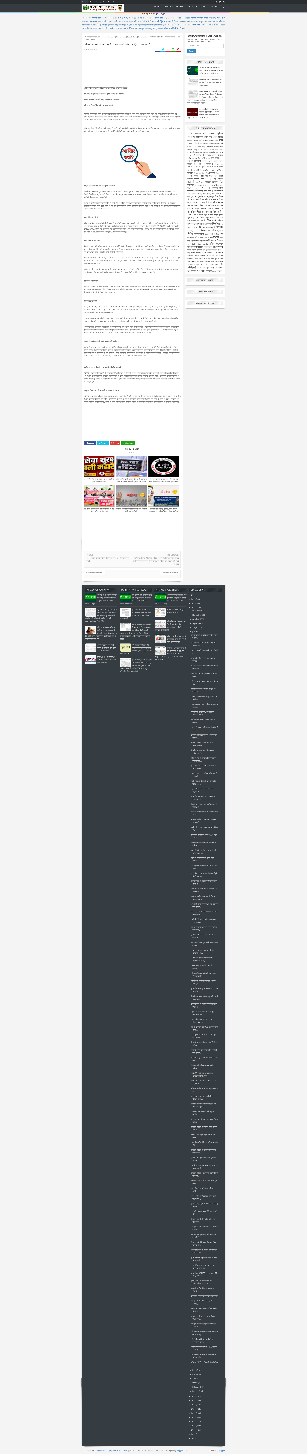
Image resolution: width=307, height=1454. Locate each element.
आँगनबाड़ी (199, 136)
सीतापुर (141, 28)
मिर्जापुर (144, 25)
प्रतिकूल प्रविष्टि (218, 188)
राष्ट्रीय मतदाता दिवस (193, 221)
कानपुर (151, 17)
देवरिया (144, 21)
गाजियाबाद (200, 18)
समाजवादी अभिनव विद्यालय (196, 255)
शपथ (205, 237)
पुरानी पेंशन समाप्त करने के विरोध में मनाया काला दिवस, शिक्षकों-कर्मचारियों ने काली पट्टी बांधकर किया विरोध (163, 481)
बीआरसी (204, 202)
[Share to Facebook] (157, 49)
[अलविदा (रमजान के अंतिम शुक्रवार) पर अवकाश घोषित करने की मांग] (131, 506)
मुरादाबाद (165, 24)
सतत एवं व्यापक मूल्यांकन (210, 250)
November (197, 615)
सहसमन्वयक (191, 264)
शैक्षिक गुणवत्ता (218, 246)
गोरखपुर (221, 17)
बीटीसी (196, 205)
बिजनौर (96, 24)
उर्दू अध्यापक (204, 144)
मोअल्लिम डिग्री (213, 215)
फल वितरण (200, 199)
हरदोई (171, 28)
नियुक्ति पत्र (219, 173)
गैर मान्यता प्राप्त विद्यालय (213, 155)
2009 (193, 1438)
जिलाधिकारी (201, 163)
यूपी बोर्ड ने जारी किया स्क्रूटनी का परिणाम (204, 1296)
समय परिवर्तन (207, 252)
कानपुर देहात (159, 18)
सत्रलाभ (198, 253)
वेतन (213, 233)
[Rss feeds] (223, 2)
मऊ (120, 25)
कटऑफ (210, 146)
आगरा (110, 17)
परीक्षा (220, 182)
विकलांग (209, 224)
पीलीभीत (151, 21)
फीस (206, 199)
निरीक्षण (190, 175)
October (196, 619)
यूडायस (221, 215)
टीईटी (202, 166)
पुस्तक (204, 187)
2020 (193, 1409)
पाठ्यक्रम (191, 187)
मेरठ (171, 24)
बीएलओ (220, 202)
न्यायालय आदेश (199, 179)
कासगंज (173, 17)
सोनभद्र (161, 28)
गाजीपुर (206, 18)
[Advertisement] (132, 69)
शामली (90, 28)
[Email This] (173, 49)
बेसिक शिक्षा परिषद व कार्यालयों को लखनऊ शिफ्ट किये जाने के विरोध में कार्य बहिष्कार (176, 639)
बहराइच (215, 21)
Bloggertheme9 (183, 1450)
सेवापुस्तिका (213, 267)
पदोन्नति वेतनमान (200, 182)
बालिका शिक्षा (197, 202)
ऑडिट (199, 146)
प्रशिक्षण (215, 190)
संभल (120, 28)
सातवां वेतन (214, 264)
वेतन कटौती (219, 234)
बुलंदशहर (103, 24)
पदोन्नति (191, 182)
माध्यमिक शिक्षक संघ (215, 208)
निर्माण (196, 176)
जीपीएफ (208, 164)
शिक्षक (216, 237)
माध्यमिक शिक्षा (194, 211)
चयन (212, 158)
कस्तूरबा (189, 149)
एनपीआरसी (212, 144)
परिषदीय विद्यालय (211, 182)
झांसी (139, 21)
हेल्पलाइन (219, 271)
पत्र (215, 179)
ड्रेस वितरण (214, 166)
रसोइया (201, 217)
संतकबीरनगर (113, 28)
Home (84, 2)
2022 (193, 1400)
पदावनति (220, 179)
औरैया (139, 17)
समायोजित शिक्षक (192, 258)
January (195, 1391)
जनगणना (204, 161)
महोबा (140, 25)
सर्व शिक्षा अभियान (217, 261)
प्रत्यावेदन (190, 191)
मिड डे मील (218, 211)
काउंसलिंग (191, 152)
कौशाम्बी (193, 18)
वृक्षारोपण (207, 234)
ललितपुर (216, 24)
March (195, 1382)
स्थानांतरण (200, 270)
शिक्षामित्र (210, 244)
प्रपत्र (201, 191)
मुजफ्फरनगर (158, 25)
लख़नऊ (223, 25)
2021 (193, 1404)
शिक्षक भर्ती (213, 240)
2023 (193, 1396)
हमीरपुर (166, 28)
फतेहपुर (159, 21)
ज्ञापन (198, 166)
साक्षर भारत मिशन (202, 264)
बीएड (215, 202)
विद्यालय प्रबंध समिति (208, 230)
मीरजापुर (150, 25)
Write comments (170, 572)
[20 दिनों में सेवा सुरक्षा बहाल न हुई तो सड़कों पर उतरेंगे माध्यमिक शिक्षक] (99, 476)
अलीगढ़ (104, 17)
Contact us (112, 2)
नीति (206, 176)
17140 (189, 133)
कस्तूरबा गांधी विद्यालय (201, 150)
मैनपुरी (176, 24)
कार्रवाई (210, 152)
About (91, 2)
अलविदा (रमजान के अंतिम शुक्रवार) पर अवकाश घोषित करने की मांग (131, 510)
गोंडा (210, 18)
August (195, 627)
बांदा (224, 21)
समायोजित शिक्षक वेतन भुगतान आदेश (211, 258)
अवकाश (191, 136)
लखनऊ (196, 24)
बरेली (193, 21)
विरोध (190, 233)
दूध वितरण (191, 170)
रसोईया (207, 218)
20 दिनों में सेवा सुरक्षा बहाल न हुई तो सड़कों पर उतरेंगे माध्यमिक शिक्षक (99, 480)
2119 (193, 595)
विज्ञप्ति (215, 223)
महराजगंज (132, 24)
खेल (213, 152)
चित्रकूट (109, 21)
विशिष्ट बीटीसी (199, 233)
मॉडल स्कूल (203, 215)
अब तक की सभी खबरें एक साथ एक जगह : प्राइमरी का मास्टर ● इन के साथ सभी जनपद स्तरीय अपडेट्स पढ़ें (211, 70)
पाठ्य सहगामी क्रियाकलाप (215, 185)
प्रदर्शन (196, 190)
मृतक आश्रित (192, 214)
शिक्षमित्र (194, 244)
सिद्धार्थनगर (133, 28)
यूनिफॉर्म (189, 217)
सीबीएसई (191, 267)
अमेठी (99, 18)
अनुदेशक (220, 133)
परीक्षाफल (190, 184)
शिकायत (210, 237)
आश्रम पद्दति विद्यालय (201, 140)
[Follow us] (220, 2)
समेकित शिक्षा (203, 261)
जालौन (115, 21)
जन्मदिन (211, 161)
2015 (193, 1430)
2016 (193, 1425)
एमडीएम (189, 147)
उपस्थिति (196, 143)
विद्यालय (219, 227)
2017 (193, 1421)
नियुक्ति (212, 172)
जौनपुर (121, 21)
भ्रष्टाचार (214, 205)
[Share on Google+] (168, 49)
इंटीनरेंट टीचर (213, 140)
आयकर (215, 137)
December (196, 611)
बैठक (202, 205)
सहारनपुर (126, 28)
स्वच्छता (209, 270)
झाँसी (136, 21)
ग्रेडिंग (208, 158)
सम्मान (210, 261)
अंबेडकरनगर (86, 17)
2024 (193, 607)
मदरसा (220, 205)
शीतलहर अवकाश (197, 246)
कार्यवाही (205, 152)
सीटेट (221, 264)
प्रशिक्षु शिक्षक (202, 193)
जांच (194, 163)
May (194, 1374)
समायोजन (219, 255)
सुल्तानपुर (153, 28)
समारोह (189, 261)
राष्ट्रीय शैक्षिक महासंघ (209, 220)
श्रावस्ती (104, 28)
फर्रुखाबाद (167, 21)
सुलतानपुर (147, 28)
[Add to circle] (216, 2)
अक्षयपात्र (198, 133)
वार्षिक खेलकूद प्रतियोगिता (197, 223)
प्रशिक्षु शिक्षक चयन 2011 (215, 193)
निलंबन (201, 175)
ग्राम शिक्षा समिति (200, 158)
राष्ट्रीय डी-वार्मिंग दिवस (216, 218)
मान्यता (209, 211)
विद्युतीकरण (220, 230)
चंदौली (99, 21)
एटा (135, 17)
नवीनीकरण (220, 170)
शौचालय (199, 250)
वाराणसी (85, 28)
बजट (211, 199)
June (194, 1370)
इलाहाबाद (123, 17)
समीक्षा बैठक (195, 261)
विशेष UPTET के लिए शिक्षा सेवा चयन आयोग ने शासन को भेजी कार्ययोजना (106, 660)
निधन (207, 173)
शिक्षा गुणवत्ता (202, 244)
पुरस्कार (198, 187)
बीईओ (210, 202)
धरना (198, 170)
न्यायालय (190, 179)
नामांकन (190, 172)
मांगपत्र (190, 208)
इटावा (115, 17)
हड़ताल (214, 271)
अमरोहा (94, 18)
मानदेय (204, 211)
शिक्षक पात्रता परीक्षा (201, 241)
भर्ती (208, 205)
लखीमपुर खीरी (207, 24)
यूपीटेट (195, 217)
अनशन (211, 133)
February (196, 1387)
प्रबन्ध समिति (207, 191)
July (194, 632)
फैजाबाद (183, 21)
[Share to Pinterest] (178, 49)
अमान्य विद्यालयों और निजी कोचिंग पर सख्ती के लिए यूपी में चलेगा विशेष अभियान (106, 648)
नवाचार (213, 170)
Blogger (222, 1450)
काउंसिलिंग (198, 152)
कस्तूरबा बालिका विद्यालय (216, 149)
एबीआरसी (219, 143)
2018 (193, 1417)
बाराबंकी (89, 24)
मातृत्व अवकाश (200, 208)
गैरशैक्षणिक (190, 158)
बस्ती (210, 21)
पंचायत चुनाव (208, 179)
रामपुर (182, 24)
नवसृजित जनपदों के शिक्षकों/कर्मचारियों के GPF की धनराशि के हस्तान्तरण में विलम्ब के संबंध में (210, 82)
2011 (193, 1434)
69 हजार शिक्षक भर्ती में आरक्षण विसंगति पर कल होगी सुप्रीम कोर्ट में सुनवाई (99, 510)
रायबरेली (188, 24)
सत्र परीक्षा (191, 253)
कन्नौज (145, 17)
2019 (193, 1413)
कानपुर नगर (167, 18)
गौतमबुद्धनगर (93, 21)
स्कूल (193, 270)
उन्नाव (130, 17)
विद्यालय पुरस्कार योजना (194, 231)
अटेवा (205, 133)
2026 (193, 599)
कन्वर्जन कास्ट (218, 146)
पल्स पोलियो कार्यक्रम (201, 185)
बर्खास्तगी (216, 199)
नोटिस (220, 175)
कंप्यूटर (204, 146)
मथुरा (124, 24)
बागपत (84, 25)
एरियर (194, 146)
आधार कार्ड (208, 136)
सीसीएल (199, 267)
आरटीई (220, 136)
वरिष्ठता (220, 220)
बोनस (205, 206)
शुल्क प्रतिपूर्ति (208, 247)
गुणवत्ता (198, 155)
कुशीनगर (180, 17)
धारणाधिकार (206, 170)
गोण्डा (214, 17)
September (197, 623)
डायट (207, 166)
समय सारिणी (218, 252)
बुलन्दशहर (111, 25)
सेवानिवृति (206, 267)
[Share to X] (162, 49)
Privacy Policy (100, 2)
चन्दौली (103, 21)
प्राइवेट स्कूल (206, 196)
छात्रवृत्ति (197, 160)
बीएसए (190, 205)
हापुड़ (183, 28)
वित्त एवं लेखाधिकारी (207, 227)
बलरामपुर (199, 21)
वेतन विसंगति (200, 237)
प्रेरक (193, 199)
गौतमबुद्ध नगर (85, 21)
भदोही (116, 25)
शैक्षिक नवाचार (191, 250)
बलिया (205, 21)
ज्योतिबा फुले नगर (128, 21)
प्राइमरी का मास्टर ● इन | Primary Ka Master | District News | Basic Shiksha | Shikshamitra (130, 1450)
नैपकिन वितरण (213, 176)
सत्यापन (220, 249)
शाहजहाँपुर (97, 28)
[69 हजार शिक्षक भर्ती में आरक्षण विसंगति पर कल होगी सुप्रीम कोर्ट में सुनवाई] (99, 506)
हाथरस (177, 28)
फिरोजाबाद (175, 21)
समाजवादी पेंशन (210, 256)
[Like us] (213, 2)
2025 (193, 603)
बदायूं (188, 21)
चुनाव (217, 158)
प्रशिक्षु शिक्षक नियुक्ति (194, 196)
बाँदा (220, 21)
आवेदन (189, 140)
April (194, 1378)
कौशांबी (187, 17)
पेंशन (209, 187)
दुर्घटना (221, 167)
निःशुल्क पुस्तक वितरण (199, 173)
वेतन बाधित (191, 237)
